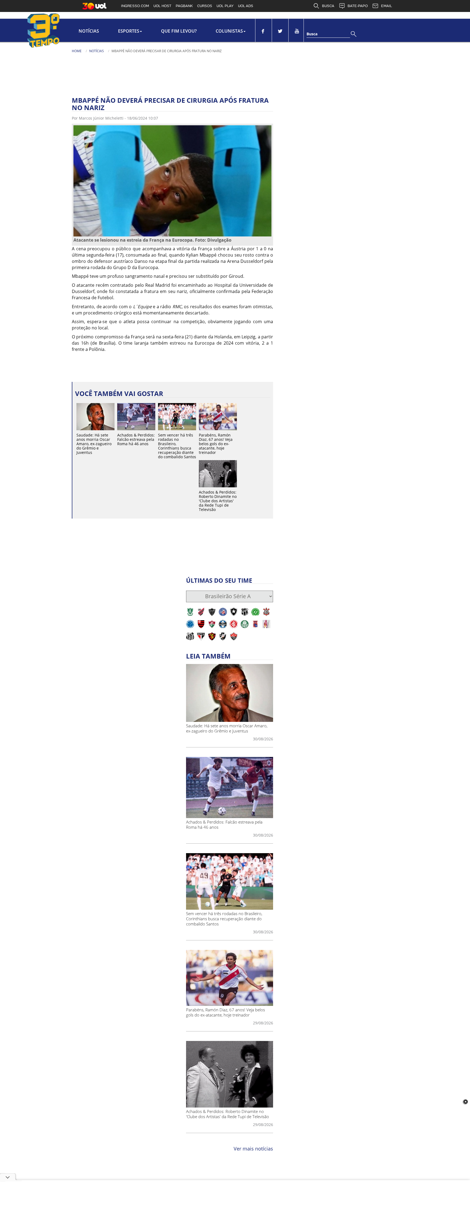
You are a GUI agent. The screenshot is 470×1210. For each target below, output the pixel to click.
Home (77, 51)
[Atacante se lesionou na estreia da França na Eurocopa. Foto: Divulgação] (172, 181)
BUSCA (328, 6)
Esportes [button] (128, 31)
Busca (312, 33)
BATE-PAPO (358, 6)
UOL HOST (162, 6)
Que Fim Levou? (179, 31)
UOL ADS (245, 6)
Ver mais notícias (253, 1148)
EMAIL (386, 6)
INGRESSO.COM (135, 6)
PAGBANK (184, 6)
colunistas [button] (229, 31)
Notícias (89, 31)
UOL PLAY (225, 6)
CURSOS (204, 6)
